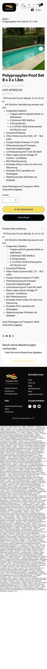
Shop (30, 386)
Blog (30, 391)
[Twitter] (13, 336)
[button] (40, 5)
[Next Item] (41, 49)
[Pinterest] (10, 336)
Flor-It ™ (31, 418)
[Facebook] (6, 336)
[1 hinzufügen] (15, 200)
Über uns (31, 383)
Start (30, 380)
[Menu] (16, 4)
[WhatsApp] (3, 336)
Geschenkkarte (34, 389)
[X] (29, 406)
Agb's (7, 409)
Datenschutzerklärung (13, 406)
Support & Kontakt (35, 394)
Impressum (9, 412)
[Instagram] (34, 406)
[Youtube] (39, 406)
